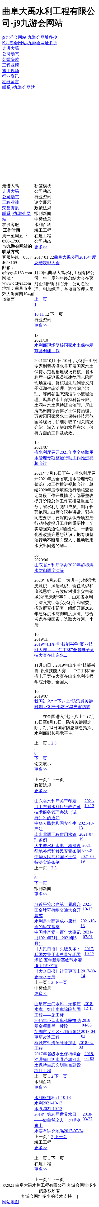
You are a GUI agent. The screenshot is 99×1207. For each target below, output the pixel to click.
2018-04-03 (87, 1022)
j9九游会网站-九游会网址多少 (29, 37)
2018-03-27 (87, 1116)
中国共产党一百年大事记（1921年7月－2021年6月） (57, 938)
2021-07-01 (88, 934)
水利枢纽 (42, 1097)
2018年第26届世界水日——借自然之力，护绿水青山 (57, 1120)
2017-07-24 (73, 1131)
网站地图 (10, 1202)
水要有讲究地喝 (49, 1131)
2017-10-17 (89, 951)
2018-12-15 (88, 1006)
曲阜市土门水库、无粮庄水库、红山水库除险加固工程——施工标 (57, 1009)
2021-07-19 (87, 847)
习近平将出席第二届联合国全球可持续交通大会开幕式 (57, 910)
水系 (38, 1109)
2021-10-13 (89, 803)
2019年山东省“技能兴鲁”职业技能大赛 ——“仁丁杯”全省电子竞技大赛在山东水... (64, 650)
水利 (38, 1103)
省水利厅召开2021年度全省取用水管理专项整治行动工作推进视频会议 (63, 458)
